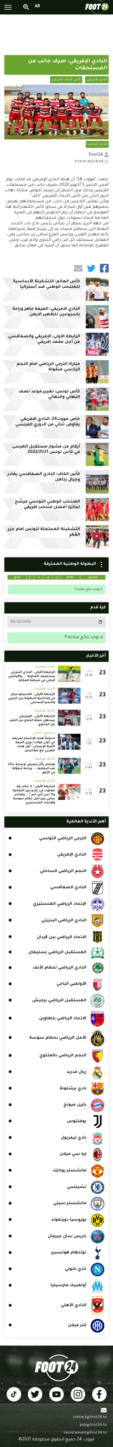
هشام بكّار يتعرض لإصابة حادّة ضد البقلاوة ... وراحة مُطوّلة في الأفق (31, 768)
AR (37, 6)
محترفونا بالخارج (44, 733)
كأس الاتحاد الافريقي (66, 79)
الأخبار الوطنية (97, 144)
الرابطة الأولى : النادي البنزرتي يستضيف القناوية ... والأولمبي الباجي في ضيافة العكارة (31, 676)
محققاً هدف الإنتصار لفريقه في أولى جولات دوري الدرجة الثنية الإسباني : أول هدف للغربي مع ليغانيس (33, 744)
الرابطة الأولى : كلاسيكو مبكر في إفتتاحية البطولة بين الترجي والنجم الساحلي (31, 698)
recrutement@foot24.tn (85, 1433)
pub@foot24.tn (93, 1425)
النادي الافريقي (97, 79)
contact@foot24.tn (90, 1417)
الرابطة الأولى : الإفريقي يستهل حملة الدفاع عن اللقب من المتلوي (32, 720)
